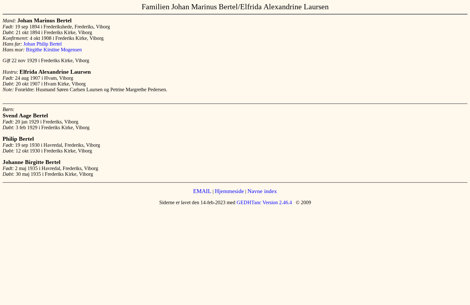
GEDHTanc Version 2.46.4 (263, 202)
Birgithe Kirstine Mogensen (54, 49)
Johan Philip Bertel (42, 44)
